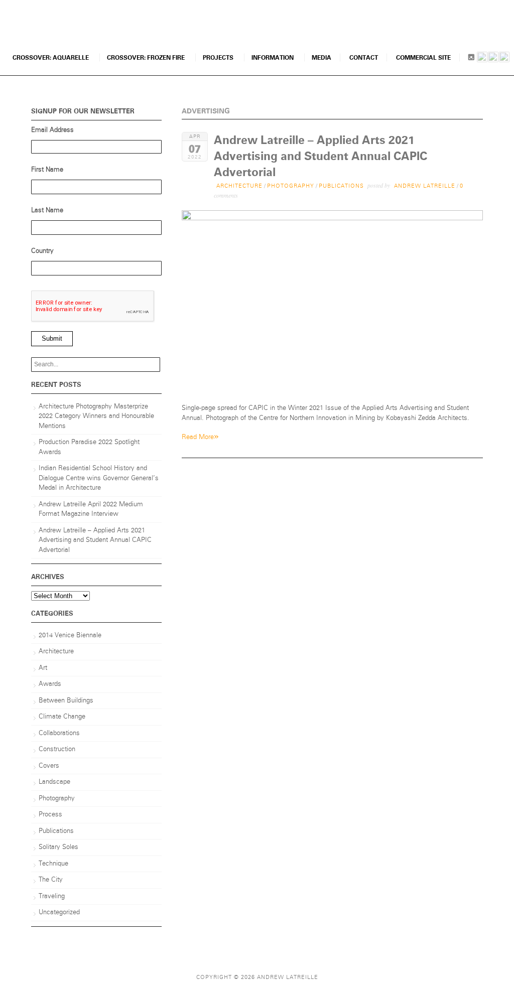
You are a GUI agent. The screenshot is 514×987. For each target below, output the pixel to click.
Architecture (239, 186)
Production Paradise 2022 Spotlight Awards (89, 447)
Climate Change (62, 717)
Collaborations (59, 733)
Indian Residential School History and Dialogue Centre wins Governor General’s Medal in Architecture (99, 478)
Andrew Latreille (424, 186)
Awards (50, 684)
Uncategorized (59, 912)
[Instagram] (471, 59)
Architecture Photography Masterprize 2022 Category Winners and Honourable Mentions (96, 416)
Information (272, 57)
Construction (57, 749)
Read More (200, 436)
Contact (363, 57)
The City (51, 880)
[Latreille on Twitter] (504, 59)
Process (50, 814)
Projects (218, 57)
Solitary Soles (58, 847)
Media (321, 57)
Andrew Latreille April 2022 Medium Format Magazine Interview (91, 509)
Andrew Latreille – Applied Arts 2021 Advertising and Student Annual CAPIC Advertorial (320, 156)
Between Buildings (66, 700)
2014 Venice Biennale (70, 635)
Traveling (52, 896)
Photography (290, 186)
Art (43, 668)
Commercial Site (423, 57)
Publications (341, 186)
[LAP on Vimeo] (493, 59)
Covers (49, 766)
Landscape (54, 782)
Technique (53, 864)
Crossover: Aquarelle (51, 57)
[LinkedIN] (482, 59)
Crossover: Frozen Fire (146, 57)
